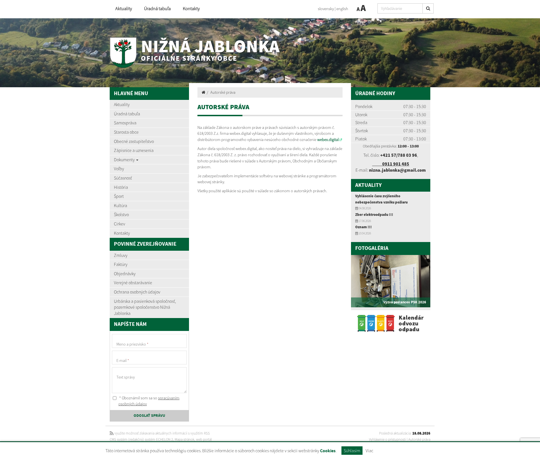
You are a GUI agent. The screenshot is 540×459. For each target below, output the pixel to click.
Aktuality (123, 9)
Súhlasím (352, 450)
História (121, 187)
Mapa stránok (184, 439)
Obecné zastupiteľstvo (134, 141)
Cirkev (119, 224)
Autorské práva (222, 92)
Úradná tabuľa (157, 9)
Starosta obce (126, 132)
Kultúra (120, 205)
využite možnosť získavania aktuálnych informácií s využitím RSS (162, 433)
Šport (119, 196)
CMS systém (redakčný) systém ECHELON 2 (141, 439)
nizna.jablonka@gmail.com (397, 170)
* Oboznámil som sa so (148, 401)
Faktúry (120, 264)
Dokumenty (125, 159)
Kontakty (191, 9)
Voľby (119, 168)
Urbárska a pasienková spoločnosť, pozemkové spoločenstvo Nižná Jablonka (145, 307)
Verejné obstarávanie (133, 282)
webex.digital (328, 139)
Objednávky (125, 273)
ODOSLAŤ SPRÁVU (149, 415)
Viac (369, 450)
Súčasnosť (123, 178)
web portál (204, 439)
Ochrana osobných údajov (137, 292)
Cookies (328, 451)
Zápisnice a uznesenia (134, 150)
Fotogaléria (371, 248)
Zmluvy (120, 255)
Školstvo (121, 214)
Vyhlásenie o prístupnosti (387, 439)
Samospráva (125, 123)
